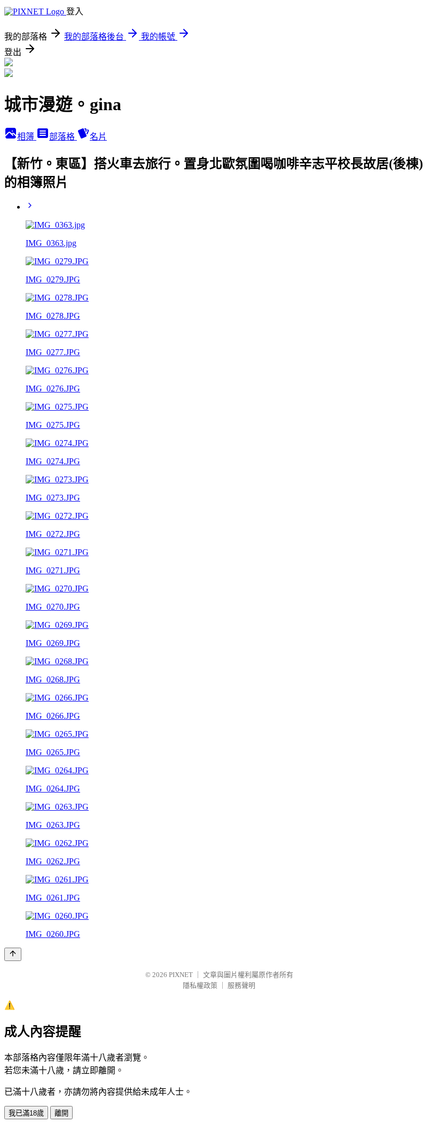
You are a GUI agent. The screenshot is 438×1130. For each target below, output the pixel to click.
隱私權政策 (200, 985)
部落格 (63, 136)
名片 (98, 136)
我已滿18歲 (26, 1113)
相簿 (26, 136)
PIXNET (181, 975)
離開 (61, 1113)
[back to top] (12, 954)
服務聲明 (241, 985)
